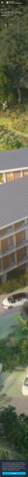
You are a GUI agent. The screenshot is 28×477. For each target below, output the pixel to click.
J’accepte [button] (14, 473)
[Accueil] (14, 2)
